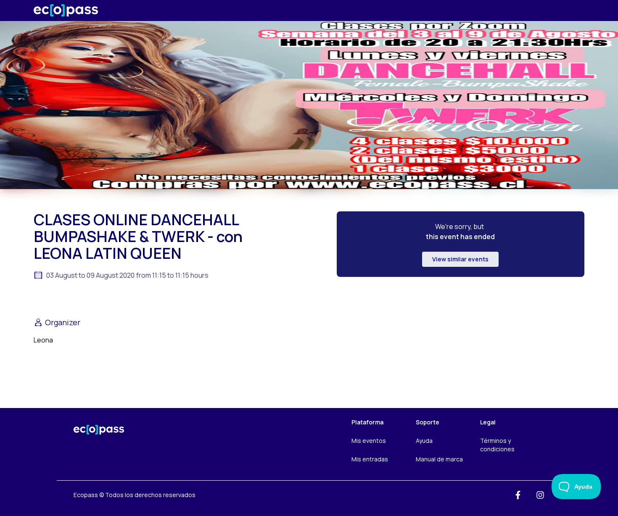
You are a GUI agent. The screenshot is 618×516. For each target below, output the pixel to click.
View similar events (460, 259)
